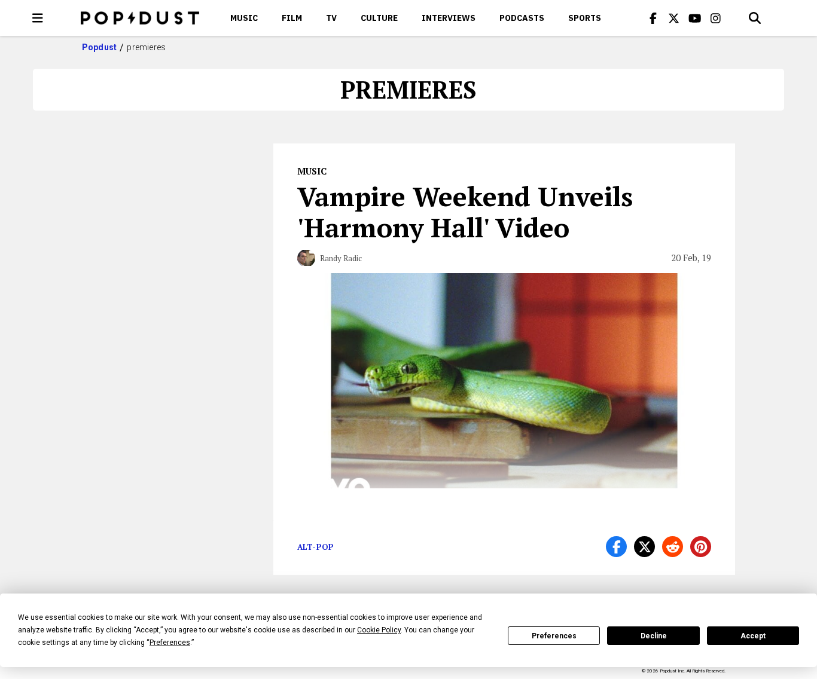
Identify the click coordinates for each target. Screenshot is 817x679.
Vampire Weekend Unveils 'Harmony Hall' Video (465, 211)
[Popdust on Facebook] (653, 18)
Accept (753, 636)
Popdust (99, 47)
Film (292, 18)
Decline (654, 636)
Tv (331, 18)
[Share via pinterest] (700, 546)
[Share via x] (644, 546)
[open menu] (38, 18)
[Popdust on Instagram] (716, 18)
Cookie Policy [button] (379, 630)
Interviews (448, 18)
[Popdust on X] (674, 18)
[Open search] (755, 18)
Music (244, 18)
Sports (584, 18)
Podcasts (521, 18)
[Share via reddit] (672, 546)
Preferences (554, 636)
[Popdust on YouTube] (695, 18)
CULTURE (379, 18)
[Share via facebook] (616, 546)
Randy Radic (341, 258)
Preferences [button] (170, 642)
